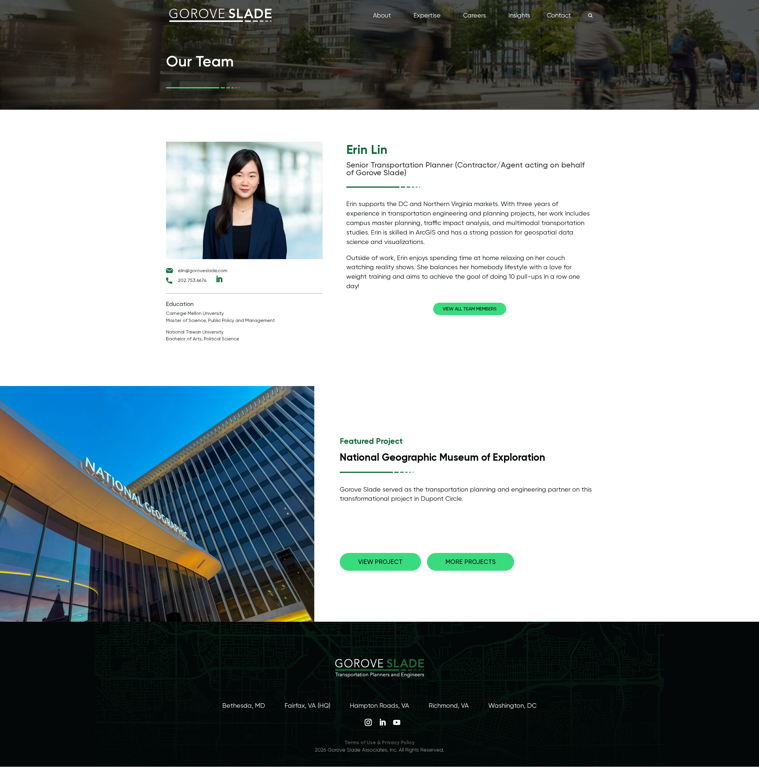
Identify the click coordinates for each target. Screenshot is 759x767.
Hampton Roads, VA (379, 705)
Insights (519, 16)
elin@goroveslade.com (202, 270)
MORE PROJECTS (470, 561)
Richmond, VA (449, 705)
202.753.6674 (192, 280)
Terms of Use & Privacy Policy (380, 742)
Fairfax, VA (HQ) (307, 705)
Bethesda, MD (243, 705)
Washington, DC (512, 705)
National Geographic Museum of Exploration (442, 457)
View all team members (470, 309)
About (382, 16)
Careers (474, 16)
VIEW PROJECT (380, 561)
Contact (559, 16)
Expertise (427, 16)
